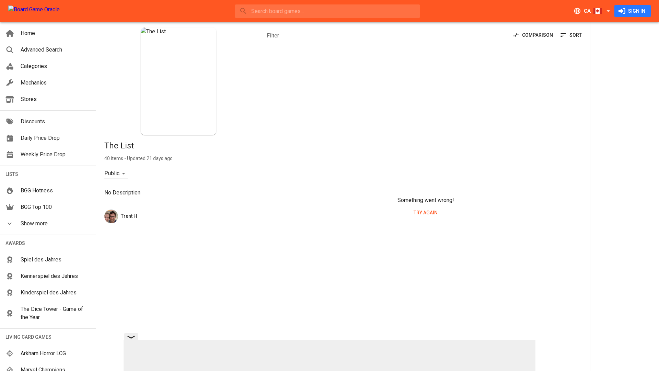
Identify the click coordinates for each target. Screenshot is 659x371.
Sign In (636, 11)
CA (587, 11)
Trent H (129, 216)
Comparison (537, 35)
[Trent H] (111, 216)
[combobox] (327, 11)
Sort (575, 35)
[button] (48, 223)
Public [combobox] (111, 173)
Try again (426, 212)
